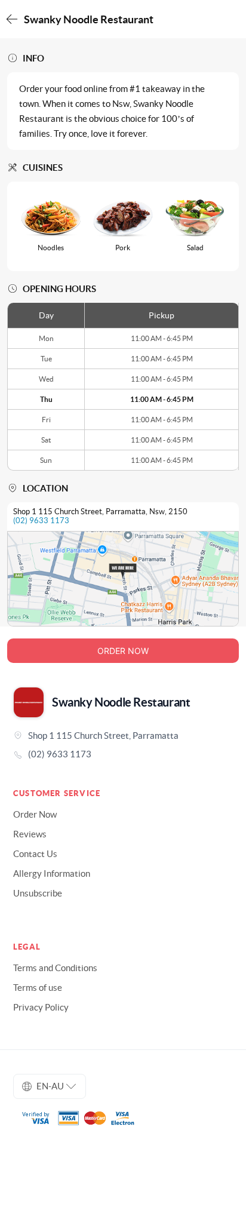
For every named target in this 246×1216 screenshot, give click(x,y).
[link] (123, 754)
